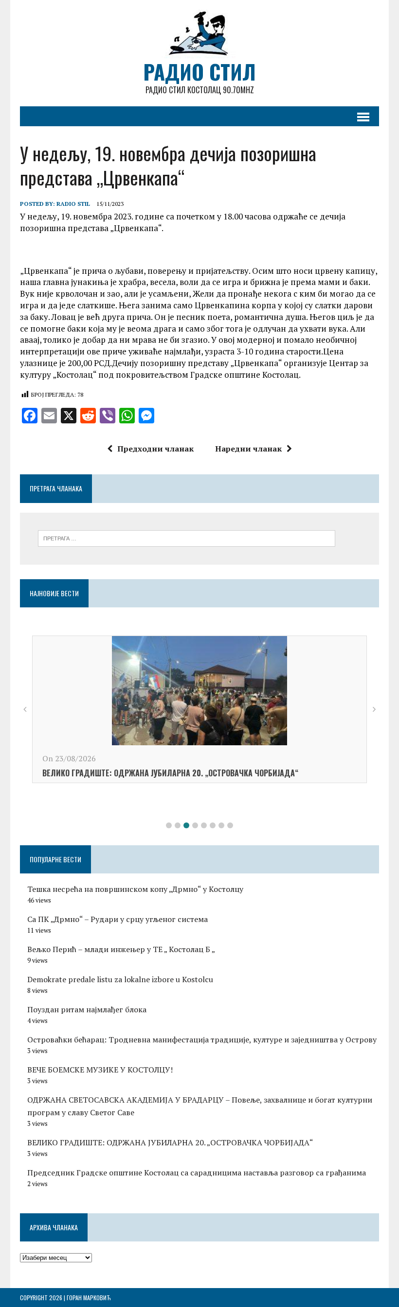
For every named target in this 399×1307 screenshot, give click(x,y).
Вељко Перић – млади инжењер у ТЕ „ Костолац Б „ (121, 949)
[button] (169, 825)
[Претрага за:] (186, 537)
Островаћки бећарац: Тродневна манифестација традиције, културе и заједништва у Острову (202, 1039)
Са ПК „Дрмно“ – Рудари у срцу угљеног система (117, 919)
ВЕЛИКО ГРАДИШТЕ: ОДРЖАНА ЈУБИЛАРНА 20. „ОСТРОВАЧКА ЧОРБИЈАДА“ (170, 773)
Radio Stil (73, 203)
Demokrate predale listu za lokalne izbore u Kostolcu (120, 979)
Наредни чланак (248, 448)
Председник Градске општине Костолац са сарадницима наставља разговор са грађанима (196, 1172)
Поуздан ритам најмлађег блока (86, 1009)
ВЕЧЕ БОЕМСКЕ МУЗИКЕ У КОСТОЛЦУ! (100, 1069)
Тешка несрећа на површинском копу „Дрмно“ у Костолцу (135, 889)
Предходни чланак (155, 448)
